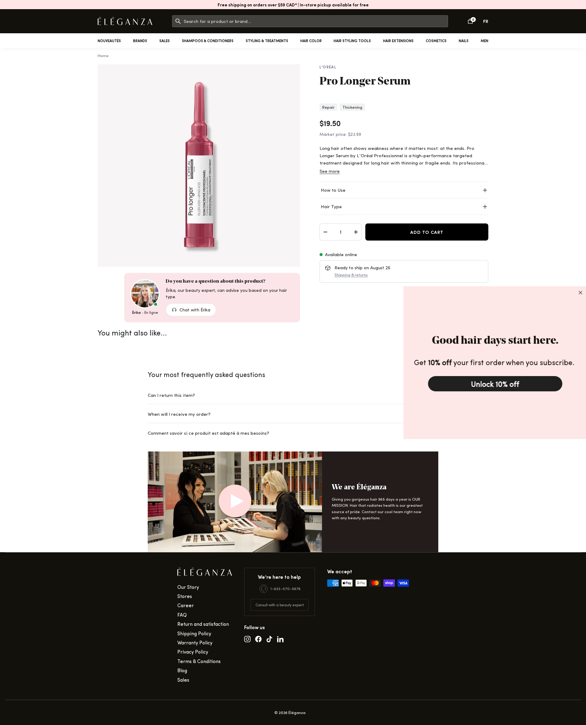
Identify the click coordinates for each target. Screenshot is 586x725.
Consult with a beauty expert (279, 604)
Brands (140, 40)
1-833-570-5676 (285, 588)
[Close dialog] (580, 292)
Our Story (188, 587)
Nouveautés (109, 40)
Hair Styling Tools (352, 40)
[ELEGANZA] (125, 21)
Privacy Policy (192, 651)
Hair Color (311, 40)
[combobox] (316, 21)
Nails (463, 40)
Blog (182, 670)
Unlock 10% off (494, 384)
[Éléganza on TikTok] (269, 638)
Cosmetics (436, 40)
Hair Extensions (398, 40)
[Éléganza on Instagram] (247, 638)
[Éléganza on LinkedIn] (280, 638)
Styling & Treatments (267, 40)
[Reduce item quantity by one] (325, 232)
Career (185, 605)
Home (103, 55)
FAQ (182, 614)
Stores (184, 596)
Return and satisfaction (203, 624)
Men (484, 40)
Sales (164, 40)
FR (485, 21)
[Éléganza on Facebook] (258, 638)
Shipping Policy (194, 633)
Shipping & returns (351, 274)
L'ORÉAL (328, 66)
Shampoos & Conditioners (207, 40)
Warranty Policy (194, 642)
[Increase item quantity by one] (355, 232)
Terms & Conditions (199, 661)
